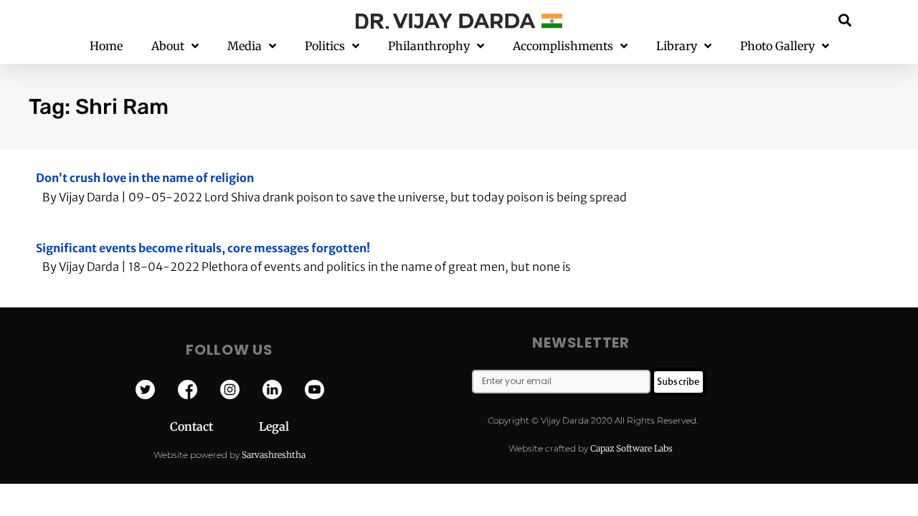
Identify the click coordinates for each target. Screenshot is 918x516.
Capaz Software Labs (631, 448)
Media (244, 46)
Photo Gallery (777, 46)
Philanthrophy (429, 46)
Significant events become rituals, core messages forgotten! (203, 248)
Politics (325, 46)
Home (106, 46)
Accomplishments (563, 46)
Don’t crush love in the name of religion (145, 178)
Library (676, 46)
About (167, 46)
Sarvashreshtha (274, 454)
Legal (274, 426)
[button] (845, 20)
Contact (214, 426)
